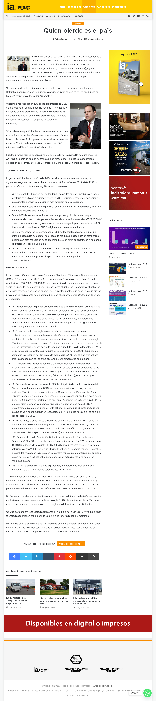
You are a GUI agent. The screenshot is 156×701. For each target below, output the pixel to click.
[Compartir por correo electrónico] (82, 556)
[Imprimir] (93, 556)
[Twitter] (26, 556)
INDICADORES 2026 (121, 253)
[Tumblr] (48, 556)
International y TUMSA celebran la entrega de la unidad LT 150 (86, 601)
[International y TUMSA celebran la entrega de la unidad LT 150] (87, 587)
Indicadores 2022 (137, 304)
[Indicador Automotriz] (18, 7)
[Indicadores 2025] (117, 268)
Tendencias (74, 6)
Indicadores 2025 (137, 264)
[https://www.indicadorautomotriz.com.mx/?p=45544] (129, 103)
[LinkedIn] (37, 556)
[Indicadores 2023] (117, 295)
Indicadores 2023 (137, 291)
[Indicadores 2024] (117, 282)
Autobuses (103, 6)
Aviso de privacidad (102, 686)
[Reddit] (70, 556)
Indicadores (119, 6)
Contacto (78, 16)
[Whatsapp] (147, 693)
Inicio (62, 6)
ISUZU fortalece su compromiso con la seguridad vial (16, 600)
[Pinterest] (59, 556)
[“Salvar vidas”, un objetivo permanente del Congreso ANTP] (54, 587)
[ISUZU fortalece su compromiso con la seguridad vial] (20, 587)
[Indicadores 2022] (117, 309)
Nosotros (38, 16)
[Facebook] (14, 556)
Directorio (50, 16)
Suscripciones (64, 16)
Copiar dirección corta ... (71, 544)
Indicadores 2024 (137, 277)
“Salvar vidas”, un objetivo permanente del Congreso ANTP (54, 601)
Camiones (89, 6)
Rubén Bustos (61, 39)
